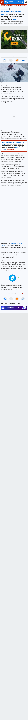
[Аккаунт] (26, 2)
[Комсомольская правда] (8, 2)
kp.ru (25, 294)
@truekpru (16, 289)
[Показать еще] (23, 60)
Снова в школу (14, 5)
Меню (2, 2)
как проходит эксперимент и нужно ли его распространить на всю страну (13, 145)
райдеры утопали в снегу (12, 244)
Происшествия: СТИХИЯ (14, 303)
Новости (3, 5)
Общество (4, 149)
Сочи (8, 5)
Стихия (5, 303)
